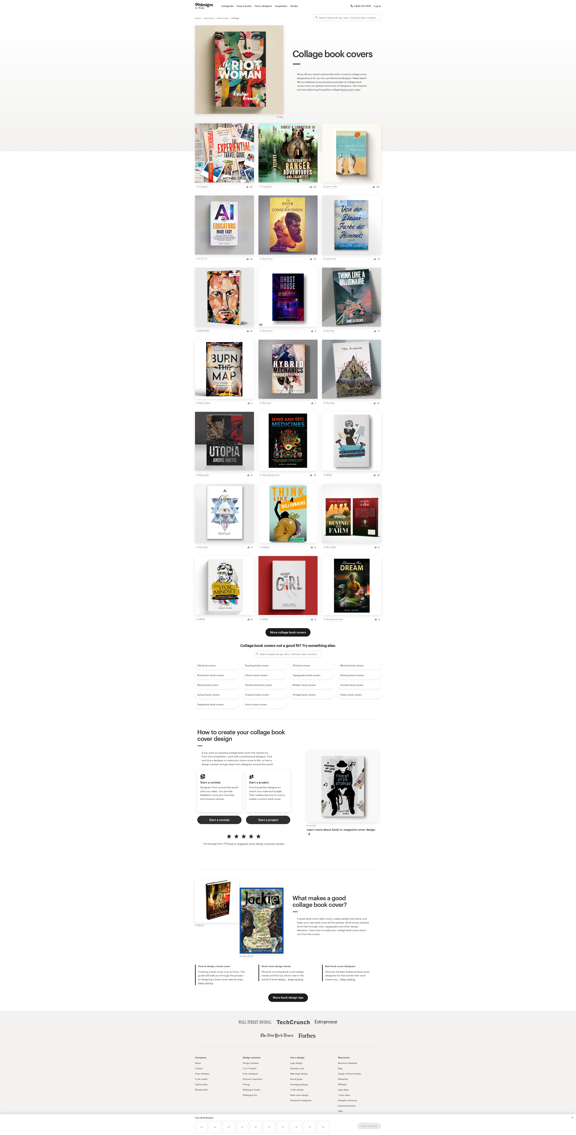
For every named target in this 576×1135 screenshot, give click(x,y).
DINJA (329, 474)
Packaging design (299, 1084)
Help (340, 1111)
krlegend (266, 547)
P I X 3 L (203, 258)
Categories (227, 5)
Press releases (202, 1073)
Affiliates (342, 1084)
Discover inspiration (252, 1079)
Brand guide (296, 1079)
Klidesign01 (204, 474)
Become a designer (347, 1063)
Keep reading (205, 983)
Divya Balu (331, 547)
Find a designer (263, 5)
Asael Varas (267, 258)
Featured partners (347, 1105)
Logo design (296, 1063)
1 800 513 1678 (362, 5)
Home (198, 18)
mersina (312, 825)
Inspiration (281, 5)
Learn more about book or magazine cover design (341, 829)
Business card (297, 1068)
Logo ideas (343, 1089)
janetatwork (331, 258)
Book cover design (299, 1095)
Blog (340, 1068)
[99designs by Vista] (204, 6)
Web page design (299, 1073)
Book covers (223, 18)
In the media (201, 1079)
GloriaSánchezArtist (270, 474)
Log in (377, 5)
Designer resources (347, 1100)
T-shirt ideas (344, 1095)
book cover (346, 89)
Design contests (251, 1063)
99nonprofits (201, 1089)
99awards (343, 1079)
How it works (244, 5)
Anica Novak (247, 956)
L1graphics (203, 186)
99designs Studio (251, 1089)
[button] (572, 1117)
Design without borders (349, 1073)
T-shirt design (297, 1089)
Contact (199, 1068)
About (198, 1063)
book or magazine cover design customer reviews (256, 843)
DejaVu (201, 925)
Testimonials (201, 1084)
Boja (281, 116)
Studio (294, 5)
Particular (330, 330)
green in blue (331, 186)
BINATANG (204, 330)
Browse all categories (301, 1100)
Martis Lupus (204, 402)
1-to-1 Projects (249, 1068)
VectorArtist (267, 330)
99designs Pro (250, 1095)
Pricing (246, 1084)
